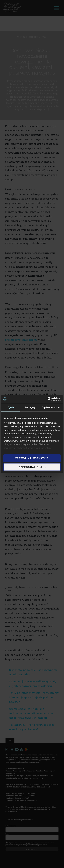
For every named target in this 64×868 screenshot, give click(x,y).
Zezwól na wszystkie (32, 458)
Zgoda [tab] (10, 407)
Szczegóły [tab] (30, 407)
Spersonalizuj (30, 467)
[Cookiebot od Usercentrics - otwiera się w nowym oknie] (48, 399)
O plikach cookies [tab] (51, 407)
